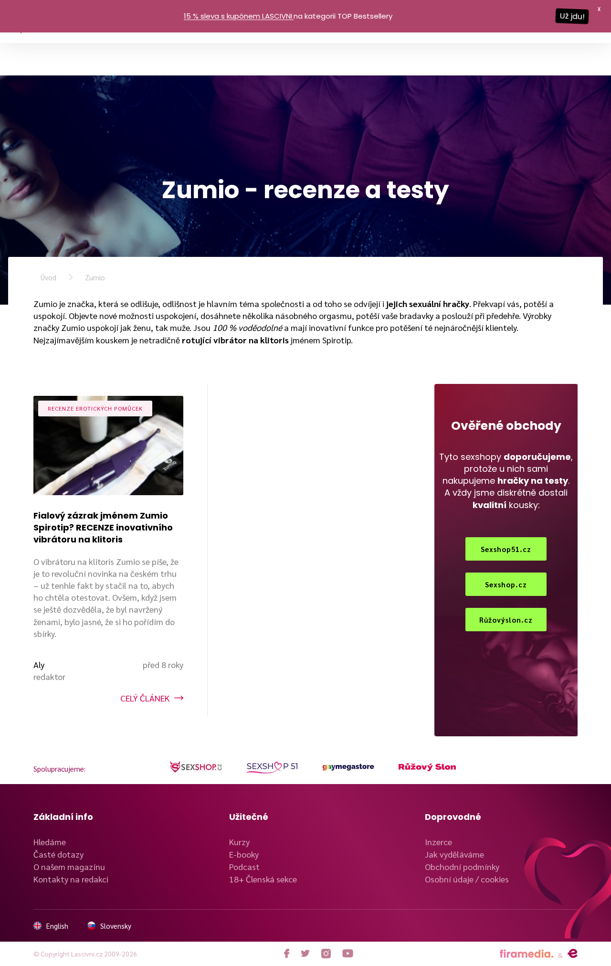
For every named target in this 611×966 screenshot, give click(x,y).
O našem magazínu (69, 866)
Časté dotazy (58, 854)
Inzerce (438, 841)
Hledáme (49, 841)
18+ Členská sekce (263, 878)
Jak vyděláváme (454, 854)
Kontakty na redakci (70, 878)
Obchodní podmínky (462, 866)
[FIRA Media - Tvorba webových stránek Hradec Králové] (526, 953)
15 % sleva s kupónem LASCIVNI (238, 16)
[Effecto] (573, 953)
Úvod (48, 277)
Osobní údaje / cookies (467, 878)
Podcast (244, 866)
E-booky (244, 854)
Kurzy (239, 841)
